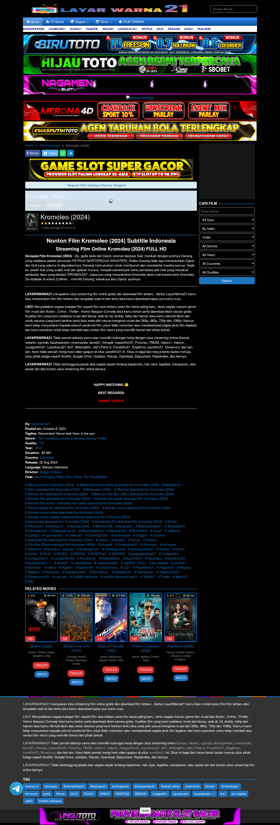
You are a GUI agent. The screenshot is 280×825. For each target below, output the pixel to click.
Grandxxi (53, 549)
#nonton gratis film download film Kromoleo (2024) (63, 507)
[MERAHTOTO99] (140, 97)
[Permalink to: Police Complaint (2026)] (146, 617)
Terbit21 (149, 576)
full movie (169, 544)
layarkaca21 (176, 558)
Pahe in (199, 747)
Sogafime (233, 747)
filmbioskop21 (128, 544)
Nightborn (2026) (181, 646)
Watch (42, 674)
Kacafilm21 (88, 558)
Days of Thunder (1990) (111, 648)
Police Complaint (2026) (146, 648)
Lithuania (176, 656)
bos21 (157, 530)
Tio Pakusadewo (95, 476)
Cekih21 (34, 535)
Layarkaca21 (150, 747)
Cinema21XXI (98, 535)
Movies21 (35, 567)
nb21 (190, 747)
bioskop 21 (56, 526)
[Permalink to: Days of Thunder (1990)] (111, 617)
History (164, 549)
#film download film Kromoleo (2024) (54, 489)
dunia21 (119, 539)
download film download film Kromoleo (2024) (60, 539)
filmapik (106, 544)
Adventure (35, 526)
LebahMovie (82, 562)
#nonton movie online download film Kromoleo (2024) (65, 512)
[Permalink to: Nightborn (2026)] (180, 617)
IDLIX (47, 553)
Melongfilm (177, 747)
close (145, 810)
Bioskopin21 (176, 526)
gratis (70, 549)
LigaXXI (129, 562)
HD (41, 443)
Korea (76, 663)
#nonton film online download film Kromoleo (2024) (96, 503)
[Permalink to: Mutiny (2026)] (41, 617)
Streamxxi (47, 752)
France (190, 652)
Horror (64, 438)
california (174, 530)
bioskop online (79, 526)
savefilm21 (31, 752)
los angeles (160, 562)
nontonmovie (108, 567)
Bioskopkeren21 (64, 530)
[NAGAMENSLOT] (140, 84)
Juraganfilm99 (64, 558)
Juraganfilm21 (38, 558)
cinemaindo (122, 535)
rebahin (193, 743)
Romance (52, 572)
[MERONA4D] (140, 110)
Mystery (145, 656)
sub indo (61, 576)
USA (47, 656)
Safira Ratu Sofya (69, 476)
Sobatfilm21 (122, 572)
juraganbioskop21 (143, 553)
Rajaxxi (185, 567)
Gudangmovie (115, 549)
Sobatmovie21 (169, 572)
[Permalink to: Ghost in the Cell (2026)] (76, 617)
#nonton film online (41, 503)
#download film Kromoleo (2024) (51, 484)
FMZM (88, 747)
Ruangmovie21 (76, 572)
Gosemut (34, 549)
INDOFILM (98, 553)
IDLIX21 (62, 553)
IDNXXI (79, 553)
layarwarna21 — (39, 562)
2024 (38, 447)
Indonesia (78, 438)
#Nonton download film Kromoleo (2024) (145, 489)
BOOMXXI (139, 530)
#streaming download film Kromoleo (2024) (58, 521)
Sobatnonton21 (38, 576)
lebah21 (62, 562)
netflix (51, 567)
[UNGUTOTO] (140, 815)
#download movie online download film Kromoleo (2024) (119, 484)
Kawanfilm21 (111, 558)
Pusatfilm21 (215, 747)
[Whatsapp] (63, 153)
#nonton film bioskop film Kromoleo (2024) (58, 494)
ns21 (126, 567)
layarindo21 (134, 558)
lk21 (143, 562)
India (146, 660)
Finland (179, 652)
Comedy (159, 535)
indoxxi (112, 747)
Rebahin (34, 572)
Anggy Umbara (50, 471)
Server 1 (36, 205)
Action (172, 521)
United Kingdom (183, 657)
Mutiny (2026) (41, 646)
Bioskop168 (103, 526)
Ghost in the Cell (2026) (76, 648)
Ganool (181, 743)
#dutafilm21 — (175, 484)
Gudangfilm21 (89, 549)
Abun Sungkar (44, 476)
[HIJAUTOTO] (140, 64)
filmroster (150, 544)
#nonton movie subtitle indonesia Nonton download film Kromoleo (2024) (79, 517)
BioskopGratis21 (150, 526)
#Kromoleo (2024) (98, 489)
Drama (103, 539)
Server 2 (54, 205)
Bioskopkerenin (93, 530)
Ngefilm (67, 567)
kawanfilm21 (58, 747)
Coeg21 (141, 535)
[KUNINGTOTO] (111, 168)
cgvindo (206, 743)
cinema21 (75, 535)
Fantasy (151, 539)
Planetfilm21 (144, 567)
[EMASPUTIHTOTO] (140, 130)
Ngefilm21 (86, 567)
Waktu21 (182, 576)
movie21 (180, 562)
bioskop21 (125, 526)
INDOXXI (118, 553)
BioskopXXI (117, 530)
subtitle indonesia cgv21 (120, 576)
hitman (180, 549)
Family (135, 539)
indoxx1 (99, 747)
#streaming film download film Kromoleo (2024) (128, 521)
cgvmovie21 (54, 535)
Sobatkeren (145, 572)
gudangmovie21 (142, 549)
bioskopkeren (37, 530)
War (30, 581)
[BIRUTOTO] (140, 43)
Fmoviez (75, 747)
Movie (90, 438)
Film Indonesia (48, 438)
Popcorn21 (167, 567)
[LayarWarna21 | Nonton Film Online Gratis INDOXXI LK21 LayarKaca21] (110, 8)
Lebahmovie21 (107, 562)
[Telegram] (70, 153)
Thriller (102, 438)
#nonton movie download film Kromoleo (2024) (138, 507)
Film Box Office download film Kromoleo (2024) (61, 544)
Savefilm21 (100, 572)
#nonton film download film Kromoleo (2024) (59, 498)
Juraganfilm (170, 553)
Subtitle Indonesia (85, 576)
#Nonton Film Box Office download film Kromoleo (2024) (134, 494)
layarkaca (155, 558)
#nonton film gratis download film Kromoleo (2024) (132, 498)
